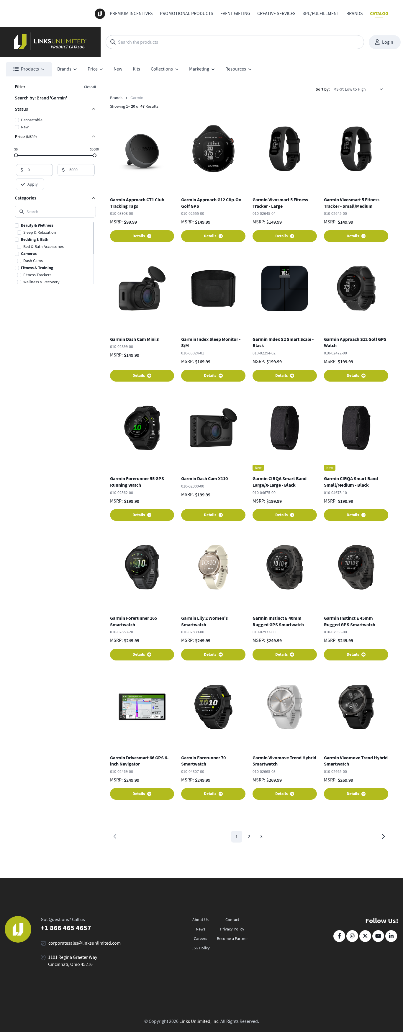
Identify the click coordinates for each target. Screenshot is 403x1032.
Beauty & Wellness (37, 225)
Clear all (90, 86)
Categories (25, 198)
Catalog (379, 13)
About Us (200, 919)
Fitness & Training (37, 268)
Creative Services (276, 14)
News (200, 929)
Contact (232, 919)
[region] (55, 253)
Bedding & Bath (34, 239)
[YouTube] (378, 936)
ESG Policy (200, 948)
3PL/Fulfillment (321, 14)
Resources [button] (235, 69)
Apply (32, 184)
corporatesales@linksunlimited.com (84, 943)
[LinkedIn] (391, 936)
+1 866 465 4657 (66, 928)
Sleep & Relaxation (39, 232)
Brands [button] (64, 69)
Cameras (29, 253)
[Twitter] (365, 936)
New (118, 69)
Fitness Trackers (37, 274)
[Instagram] (352, 936)
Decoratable (31, 119)
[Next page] (383, 837)
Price (26, 136)
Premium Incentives (131, 14)
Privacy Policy (232, 929)
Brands (354, 14)
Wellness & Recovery (41, 281)
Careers (200, 938)
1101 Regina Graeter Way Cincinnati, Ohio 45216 (72, 960)
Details (138, 236)
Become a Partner (232, 938)
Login (387, 42)
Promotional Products (186, 14)
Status (21, 109)
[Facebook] (339, 936)
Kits (136, 69)
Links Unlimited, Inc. (199, 1021)
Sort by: (323, 89)
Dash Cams (33, 260)
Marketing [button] (199, 69)
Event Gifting (235, 14)
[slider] (16, 155)
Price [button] (93, 69)
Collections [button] (162, 69)
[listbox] (360, 89)
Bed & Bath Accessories (43, 246)
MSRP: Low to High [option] (349, 89)
